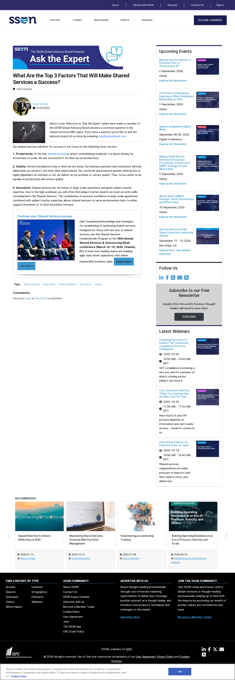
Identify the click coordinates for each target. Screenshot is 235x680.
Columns (37, 587)
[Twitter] (174, 278)
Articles (10, 587)
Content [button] (54, 20)
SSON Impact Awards (76, 597)
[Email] (180, 278)
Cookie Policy (71, 611)
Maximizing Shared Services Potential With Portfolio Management (86, 539)
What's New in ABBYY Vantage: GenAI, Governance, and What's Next (176, 199)
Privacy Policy (165, 656)
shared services (57, 154)
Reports (11, 592)
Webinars (37, 602)
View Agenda (182, 250)
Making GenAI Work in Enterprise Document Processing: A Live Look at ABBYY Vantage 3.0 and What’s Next (175, 162)
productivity (49, 284)
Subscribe (41, 298)
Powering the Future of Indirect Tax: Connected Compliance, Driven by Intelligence (173, 344)
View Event (181, 81)
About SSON (70, 587)
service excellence (68, 284)
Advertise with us (73, 602)
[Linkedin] (162, 278)
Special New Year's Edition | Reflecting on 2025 (34, 537)
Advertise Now (130, 617)
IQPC (129, 649)
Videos (10, 602)
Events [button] (124, 20)
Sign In (220, 5)
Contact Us (197, 5)
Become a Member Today (78, 606)
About (115, 5)
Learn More (26, 265)
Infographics (39, 592)
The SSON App (72, 626)
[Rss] (187, 278)
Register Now (166, 81)
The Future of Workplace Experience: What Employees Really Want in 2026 (176, 96)
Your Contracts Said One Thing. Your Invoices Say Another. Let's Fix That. (174, 393)
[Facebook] (168, 278)
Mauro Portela (28, 558)
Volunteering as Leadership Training (137, 537)
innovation (86, 284)
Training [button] (146, 20)
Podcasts (37, 597)
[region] (117, 672)
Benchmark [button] (101, 20)
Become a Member (210, 20)
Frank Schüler (41, 104)
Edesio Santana (131, 558)
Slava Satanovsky (81, 558)
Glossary (172, 5)
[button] (8, 536)
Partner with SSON (143, 5)
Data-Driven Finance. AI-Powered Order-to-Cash (174, 444)
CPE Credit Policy (73, 631)
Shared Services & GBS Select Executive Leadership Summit (176, 232)
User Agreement (73, 616)
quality (98, 284)
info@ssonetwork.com (112, 136)
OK (179, 671)
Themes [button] (77, 20)
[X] (216, 650)
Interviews (12, 597)
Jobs (66, 621)
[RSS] (204, 655)
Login (28, 298)
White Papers (14, 606)
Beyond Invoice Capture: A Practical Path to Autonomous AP (175, 62)
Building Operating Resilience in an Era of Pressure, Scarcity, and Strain (192, 539)
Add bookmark (24, 89)
